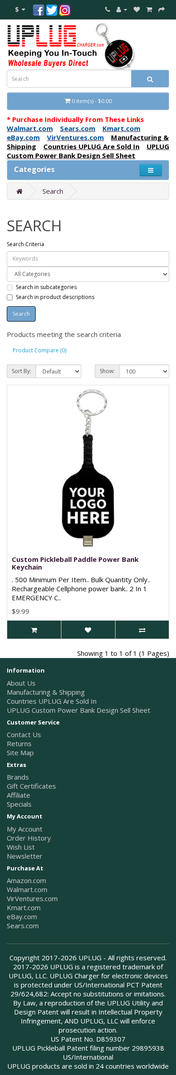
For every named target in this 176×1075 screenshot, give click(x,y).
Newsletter (24, 855)
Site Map (20, 752)
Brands (18, 776)
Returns (19, 743)
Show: (107, 371)
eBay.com (22, 916)
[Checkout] (161, 9)
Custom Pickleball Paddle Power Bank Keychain (75, 563)
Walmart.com (27, 889)
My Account (24, 828)
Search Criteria (25, 244)
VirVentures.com (32, 898)
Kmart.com (24, 907)
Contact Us (24, 734)
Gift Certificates (31, 785)
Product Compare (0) (39, 350)
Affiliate (18, 794)
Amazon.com (26, 880)
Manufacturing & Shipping (46, 691)
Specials (19, 804)
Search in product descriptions (55, 297)
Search (52, 191)
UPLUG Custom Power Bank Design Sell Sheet (78, 710)
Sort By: (21, 371)
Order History (29, 837)
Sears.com (23, 925)
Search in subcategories (46, 287)
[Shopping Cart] (149, 9)
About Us (21, 682)
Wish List (21, 846)
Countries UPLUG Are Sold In (52, 701)
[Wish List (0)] (137, 9)
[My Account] (121, 9)
